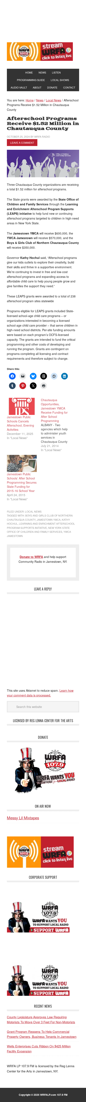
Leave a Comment (22, 142)
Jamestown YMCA (49, 519)
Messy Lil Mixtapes (23, 817)
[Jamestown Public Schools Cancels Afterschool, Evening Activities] (22, 406)
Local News (33, 511)
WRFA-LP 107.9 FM (43, 20)
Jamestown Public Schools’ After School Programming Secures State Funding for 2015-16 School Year (22, 482)
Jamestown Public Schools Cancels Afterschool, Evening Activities (20, 423)
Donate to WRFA (31, 557)
